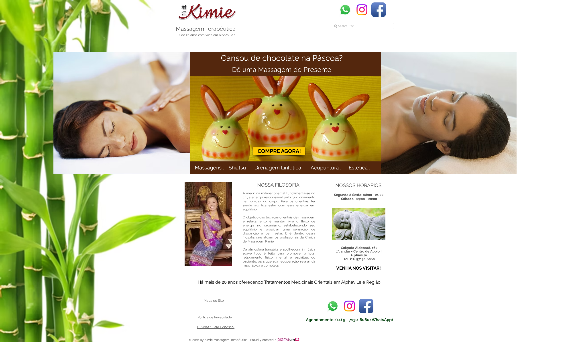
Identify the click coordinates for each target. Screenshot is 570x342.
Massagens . (209, 168)
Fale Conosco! (223, 327)
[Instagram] (362, 9)
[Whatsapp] (345, 9)
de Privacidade (220, 317)
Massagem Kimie (261, 241)
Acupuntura (325, 168)
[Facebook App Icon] (378, 9)
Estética (358, 168)
